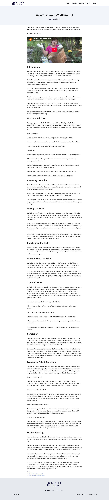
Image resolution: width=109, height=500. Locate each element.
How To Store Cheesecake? (36, 473)
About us (59, 490)
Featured (81, 3)
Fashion (74, 3)
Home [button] (67, 3)
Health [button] (87, 3)
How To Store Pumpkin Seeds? (37, 475)
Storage (31, 472)
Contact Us (49, 490)
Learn (94, 3)
